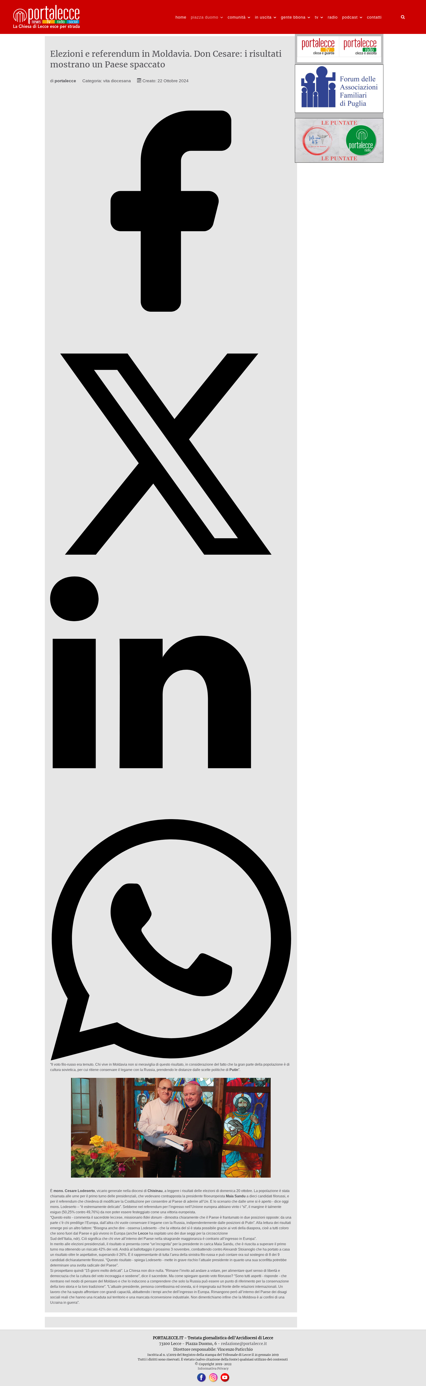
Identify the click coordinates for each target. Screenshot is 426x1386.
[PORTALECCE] (47, 16)
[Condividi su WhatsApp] (171, 1059)
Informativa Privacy (213, 1368)
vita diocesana (117, 80)
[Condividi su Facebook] (171, 331)
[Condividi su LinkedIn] (171, 816)
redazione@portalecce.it (244, 1343)
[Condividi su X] (171, 573)
